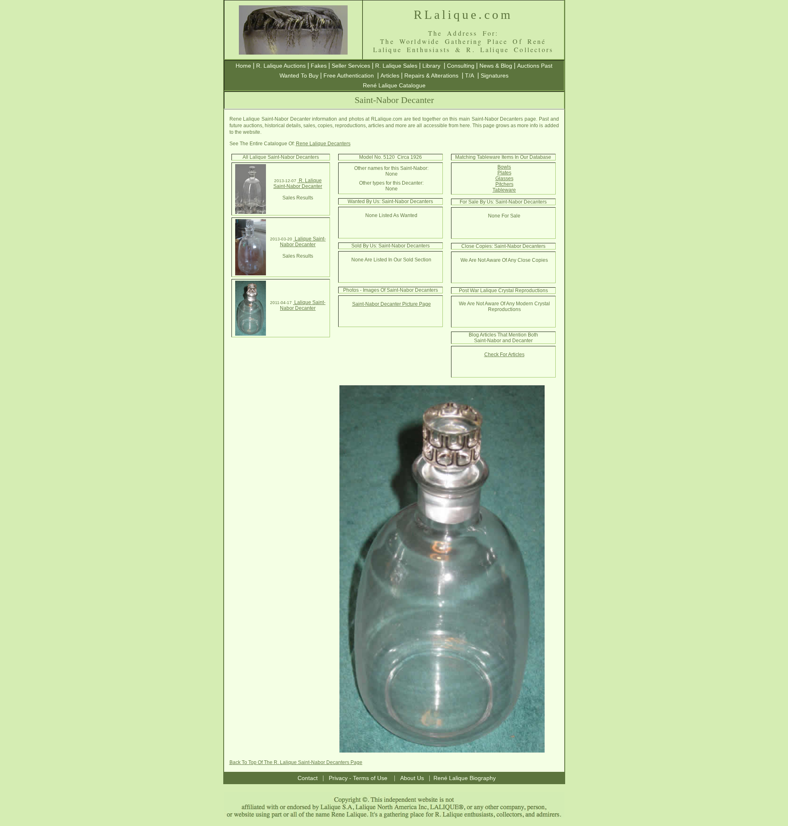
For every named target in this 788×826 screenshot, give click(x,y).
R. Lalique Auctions (281, 65)
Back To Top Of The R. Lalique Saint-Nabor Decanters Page (295, 762)
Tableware (504, 190)
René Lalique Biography (464, 778)
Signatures (495, 75)
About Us (412, 778)
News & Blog (495, 65)
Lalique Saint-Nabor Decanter (303, 241)
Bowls (504, 167)
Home (243, 65)
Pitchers (504, 184)
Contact (308, 778)
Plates (504, 173)
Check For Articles (504, 354)
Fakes (319, 65)
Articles (389, 75)
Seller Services (351, 65)
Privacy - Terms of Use (358, 778)
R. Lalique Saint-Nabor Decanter (297, 183)
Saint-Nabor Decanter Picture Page (391, 304)
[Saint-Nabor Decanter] (250, 212)
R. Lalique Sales (396, 65)
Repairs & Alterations (431, 75)
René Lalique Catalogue (394, 85)
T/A (469, 75)
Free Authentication (348, 75)
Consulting (460, 65)
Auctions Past (534, 65)
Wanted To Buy (298, 75)
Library (431, 65)
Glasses (504, 178)
